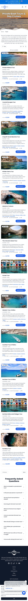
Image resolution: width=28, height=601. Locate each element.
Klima (3, 251)
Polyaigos (4, 112)
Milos (14, 215)
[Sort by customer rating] (23, 46)
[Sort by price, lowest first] (21, 46)
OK (14, 598)
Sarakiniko (15, 111)
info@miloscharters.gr (14, 3)
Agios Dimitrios (5, 285)
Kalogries (15, 319)
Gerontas (23, 353)
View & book (20, 82)
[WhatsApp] (19, 1)
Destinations (14, 571)
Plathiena (15, 388)
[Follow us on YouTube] (19, 563)
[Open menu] (25, 6)
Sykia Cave (22, 76)
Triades (14, 76)
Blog (14, 573)
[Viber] (21, 1)
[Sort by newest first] (25, 46)
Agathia (19, 319)
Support (14, 575)
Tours (14, 569)
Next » (24, 472)
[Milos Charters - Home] (4, 7)
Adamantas (4, 77)
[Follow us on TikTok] (14, 563)
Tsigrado (15, 145)
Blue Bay (23, 180)
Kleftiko (18, 76)
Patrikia (22, 284)
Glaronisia (4, 389)
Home (2, 31)
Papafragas (20, 111)
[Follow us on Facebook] (9, 563)
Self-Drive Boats (14, 579)
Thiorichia (9, 112)
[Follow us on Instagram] (11, 563)
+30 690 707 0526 (12, 1)
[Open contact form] (24, 593)
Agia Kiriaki (7, 216)
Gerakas (13, 112)
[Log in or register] (22, 6)
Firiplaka (19, 145)
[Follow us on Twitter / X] (16, 563)
